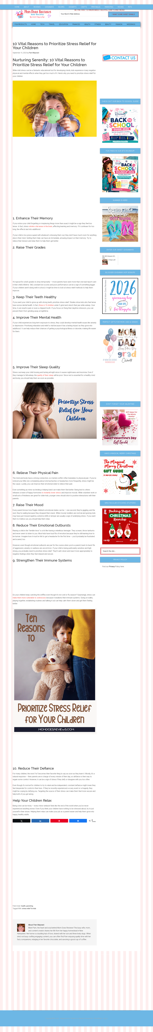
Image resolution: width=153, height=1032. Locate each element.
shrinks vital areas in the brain (40, 226)
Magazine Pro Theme (67, 1018)
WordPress (98, 1018)
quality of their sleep (45, 375)
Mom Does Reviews (34, 13)
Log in (105, 1018)
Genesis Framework (85, 1018)
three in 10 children (46, 305)
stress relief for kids (29, 908)
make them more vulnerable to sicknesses (29, 598)
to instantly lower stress (51, 493)
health (23, 906)
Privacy (112, 566)
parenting (29, 906)
